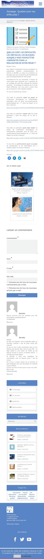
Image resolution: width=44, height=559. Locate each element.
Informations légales (13, 524)
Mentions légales (12, 530)
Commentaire (12, 238)
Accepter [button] (17, 556)
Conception (16, 493)
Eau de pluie (15, 20)
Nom (9, 258)
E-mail (10, 268)
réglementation (22, 498)
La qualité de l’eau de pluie (22, 214)
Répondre (10, 322)
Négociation (22, 496)
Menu (40, 5)
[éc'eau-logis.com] (18, 3)
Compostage (16, 389)
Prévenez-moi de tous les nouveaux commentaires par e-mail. (22, 283)
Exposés (32, 494)
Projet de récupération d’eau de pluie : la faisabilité (22, 190)
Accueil (9, 20)
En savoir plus (26, 556)
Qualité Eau (15, 401)
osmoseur (31, 496)
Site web (10, 276)
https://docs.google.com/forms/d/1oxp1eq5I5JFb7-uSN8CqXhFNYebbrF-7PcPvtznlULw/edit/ (22, 121)
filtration (12, 496)
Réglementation (17, 407)
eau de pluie (23, 494)
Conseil (25, 493)
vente (32, 498)
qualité (12, 498)
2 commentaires (24, 49)
